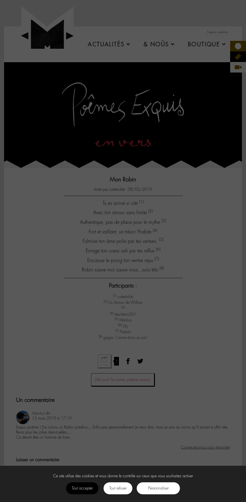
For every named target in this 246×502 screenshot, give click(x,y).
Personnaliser (158, 488)
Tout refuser (118, 488)
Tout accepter (82, 488)
